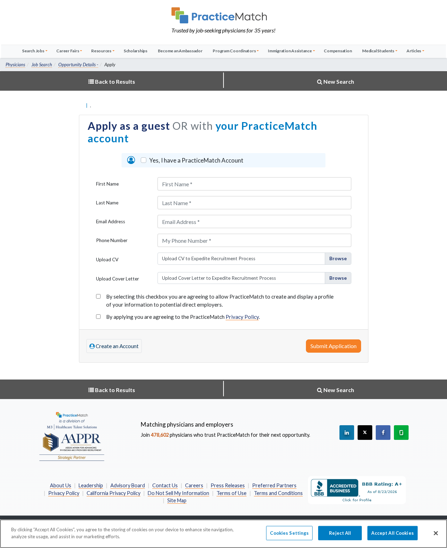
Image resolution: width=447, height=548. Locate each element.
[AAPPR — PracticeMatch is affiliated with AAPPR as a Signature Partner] (71, 436)
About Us (60, 485)
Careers (194, 485)
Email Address (110, 221)
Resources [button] (101, 50)
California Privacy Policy (113, 493)
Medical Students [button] (378, 50)
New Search (338, 81)
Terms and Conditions (278, 493)
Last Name (107, 202)
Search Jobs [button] (33, 50)
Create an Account (117, 346)
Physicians (15, 64)
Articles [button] (413, 50)
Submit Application (333, 346)
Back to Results (114, 81)
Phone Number (111, 240)
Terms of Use (232, 493)
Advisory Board (127, 485)
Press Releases (228, 485)
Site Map (176, 500)
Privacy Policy (242, 317)
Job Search (41, 64)
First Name (107, 184)
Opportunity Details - (78, 64)
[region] (223, 533)
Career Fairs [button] (67, 50)
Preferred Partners (274, 485)
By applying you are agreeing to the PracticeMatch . (183, 317)
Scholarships (135, 50)
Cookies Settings (289, 533)
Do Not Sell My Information (178, 493)
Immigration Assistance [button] (290, 50)
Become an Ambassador (180, 50)
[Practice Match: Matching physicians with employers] (223, 15)
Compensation (338, 50)
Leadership (91, 485)
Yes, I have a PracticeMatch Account (196, 160)
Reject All (340, 533)
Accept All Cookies (392, 533)
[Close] (436, 533)
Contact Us (165, 485)
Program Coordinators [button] (234, 50)
